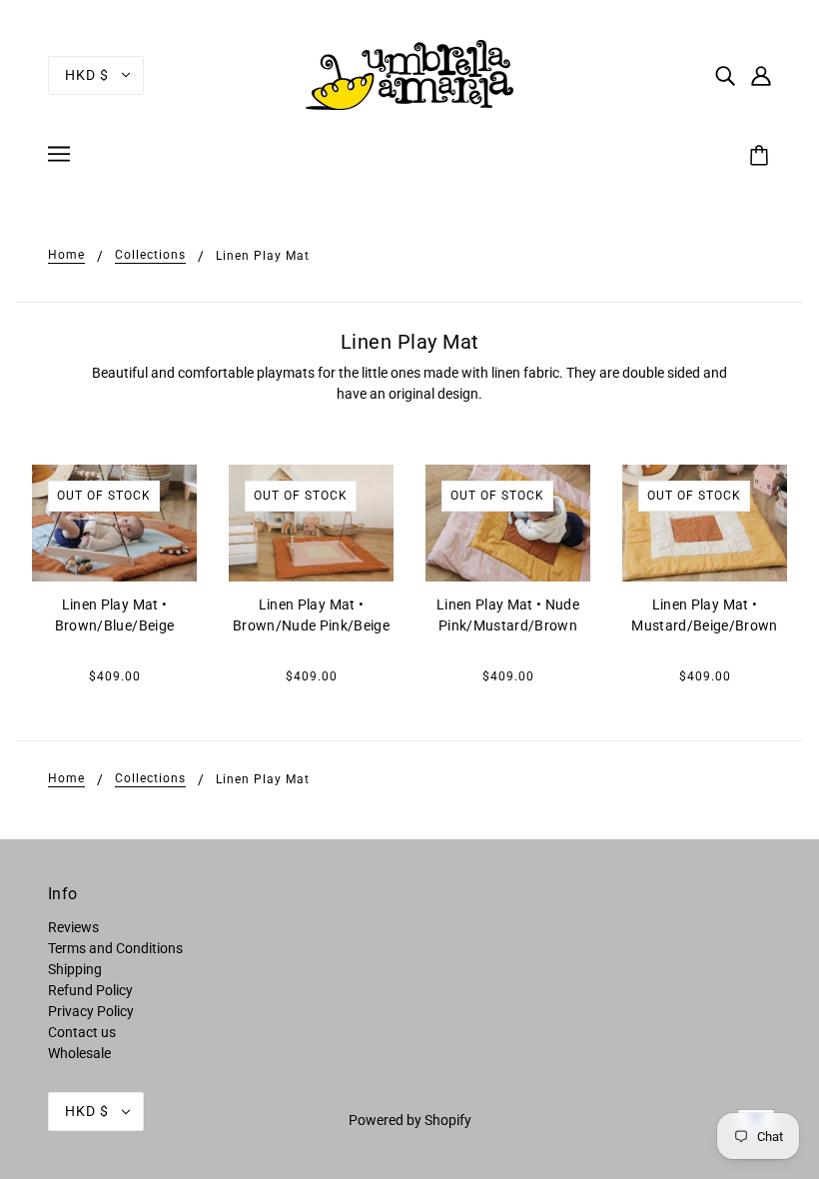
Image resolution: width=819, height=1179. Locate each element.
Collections (150, 255)
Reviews (73, 927)
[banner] (409, 74)
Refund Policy (90, 990)
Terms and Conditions (115, 948)
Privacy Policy (91, 1011)
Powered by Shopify (410, 1120)
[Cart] (762, 157)
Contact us (82, 1032)
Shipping (75, 969)
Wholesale (79, 1053)
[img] (725, 74)
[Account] (761, 74)
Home (66, 255)
